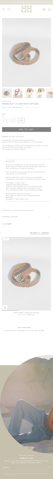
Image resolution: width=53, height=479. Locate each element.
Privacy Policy (40, 473)
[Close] (49, 369)
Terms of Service (8, 475)
